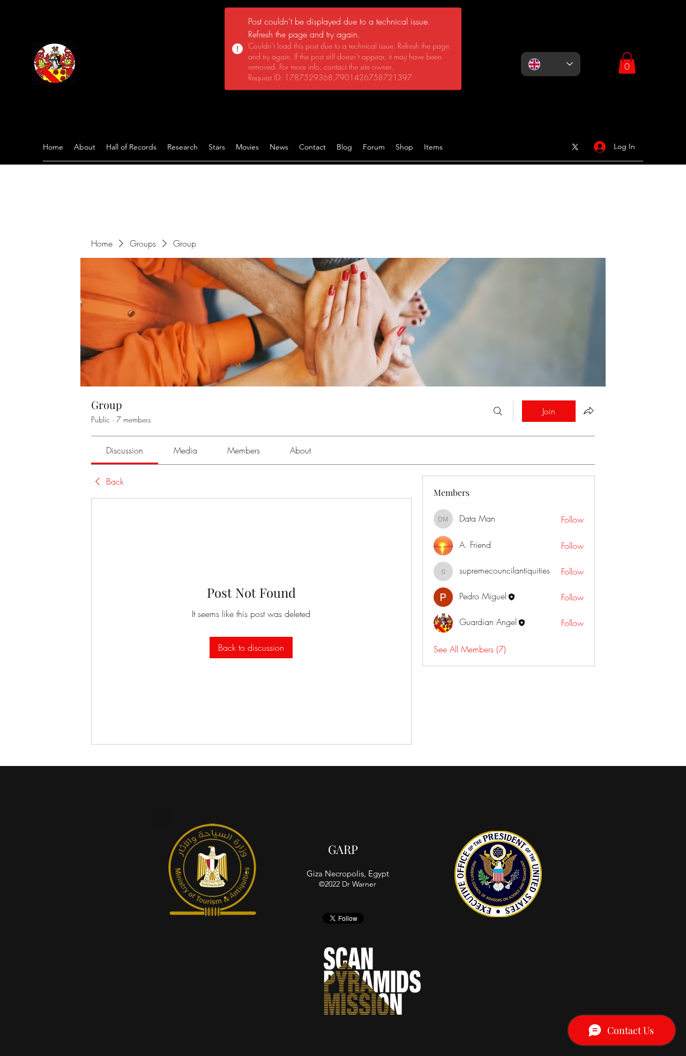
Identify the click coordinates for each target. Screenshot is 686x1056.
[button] (627, 63)
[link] (124, 450)
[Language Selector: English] (550, 64)
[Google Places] (575, 147)
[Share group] (588, 410)
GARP (343, 849)
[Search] (497, 411)
